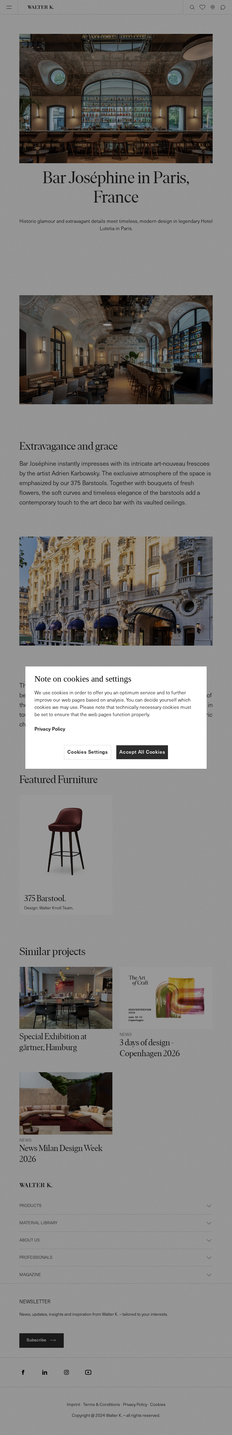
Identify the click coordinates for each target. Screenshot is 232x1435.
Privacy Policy (49, 729)
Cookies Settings (87, 752)
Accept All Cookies (142, 752)
